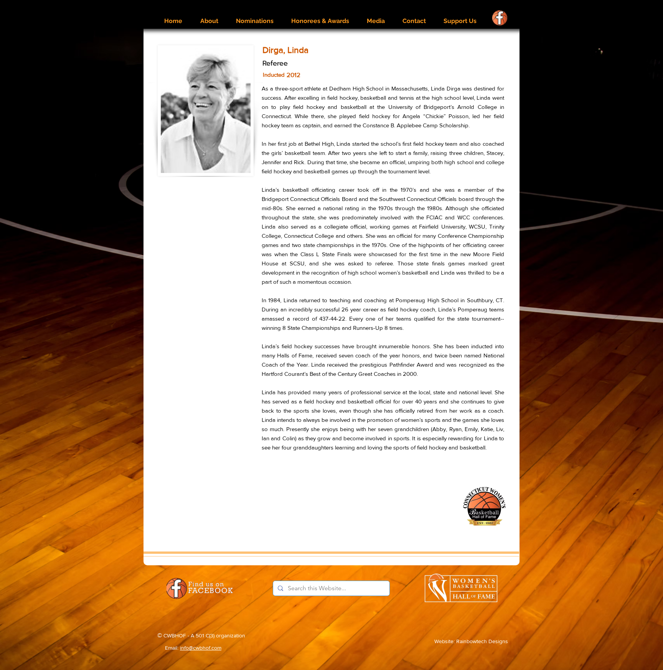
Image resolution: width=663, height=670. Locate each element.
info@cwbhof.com (200, 648)
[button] (209, 17)
